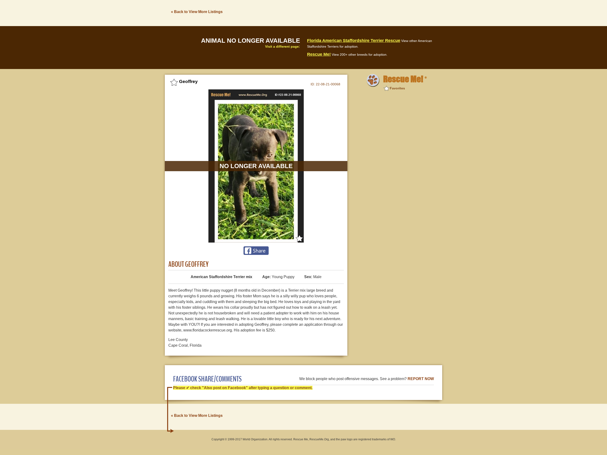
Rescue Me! (319, 54)
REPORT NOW (421, 379)
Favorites (397, 88)
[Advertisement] (356, 12)
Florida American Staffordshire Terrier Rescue (353, 40)
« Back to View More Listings (197, 12)
